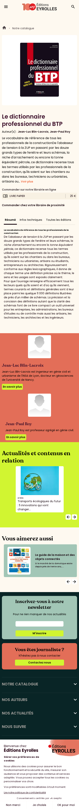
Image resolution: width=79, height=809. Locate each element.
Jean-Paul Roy (60, 132)
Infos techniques (31, 220)
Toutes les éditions (58, 220)
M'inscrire (39, 633)
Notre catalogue (23, 28)
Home (4, 28)
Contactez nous (39, 662)
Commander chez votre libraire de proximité (33, 205)
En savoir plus (12, 387)
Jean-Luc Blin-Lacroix (33, 132)
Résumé (10, 220)
